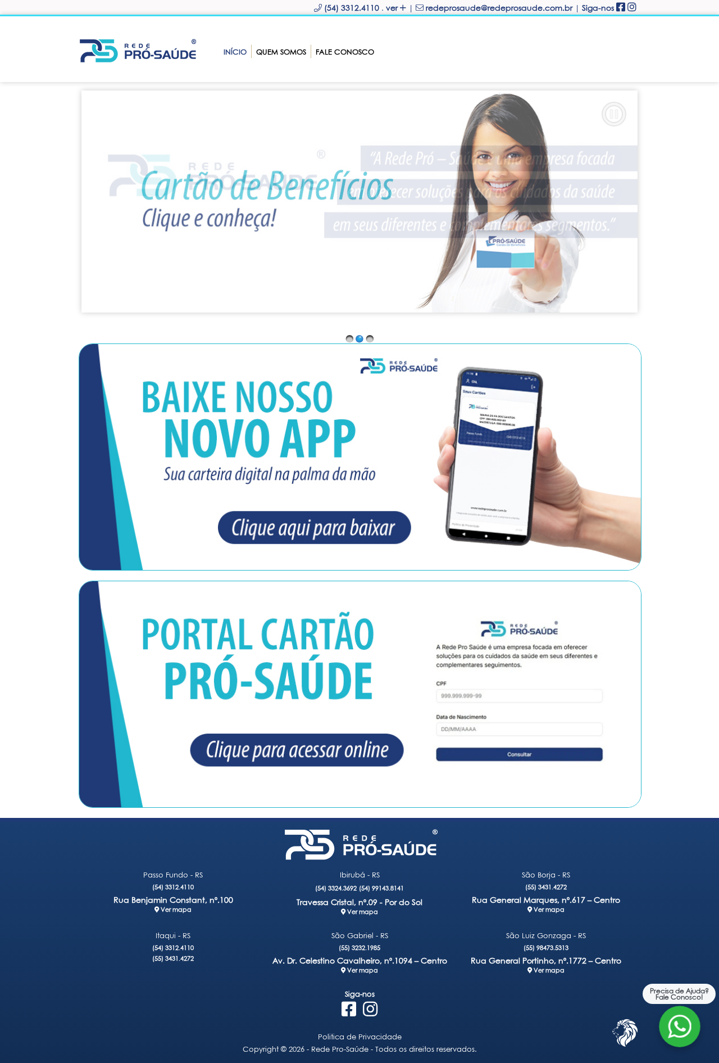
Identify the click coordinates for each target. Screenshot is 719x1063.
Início (235, 52)
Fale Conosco (345, 52)
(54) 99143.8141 (381, 888)
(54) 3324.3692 (336, 888)
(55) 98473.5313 (546, 947)
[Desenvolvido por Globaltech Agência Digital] (624, 1046)
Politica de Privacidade (360, 1037)
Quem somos (281, 52)
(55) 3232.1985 (359, 947)
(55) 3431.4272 (546, 887)
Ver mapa (175, 909)
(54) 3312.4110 (173, 887)
